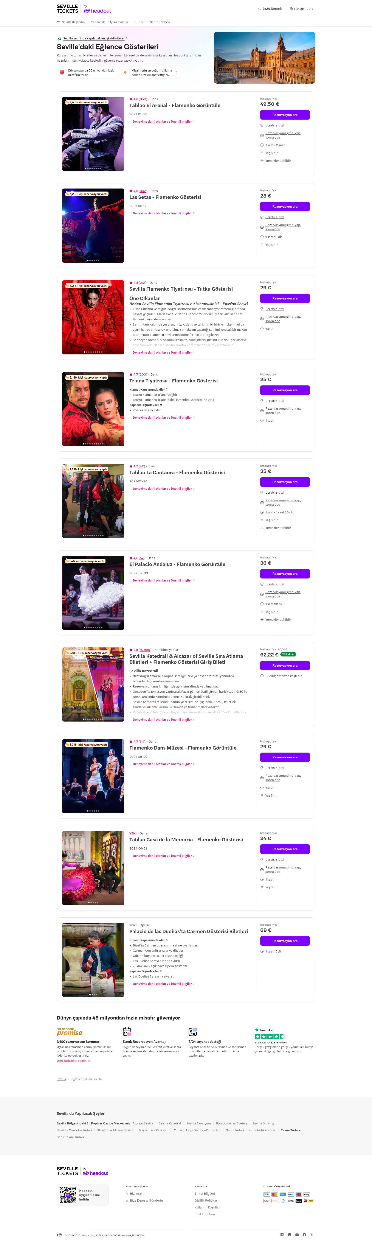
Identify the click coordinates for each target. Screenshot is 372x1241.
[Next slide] (118, 134)
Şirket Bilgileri (205, 1193)
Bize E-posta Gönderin (146, 1200)
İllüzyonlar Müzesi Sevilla (115, 1130)
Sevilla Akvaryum (198, 1123)
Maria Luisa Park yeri (154, 1130)
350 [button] (143, 99)
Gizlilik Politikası (207, 1200)
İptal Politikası (205, 1214)
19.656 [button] (145, 649)
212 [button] (142, 282)
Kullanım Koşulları (208, 1207)
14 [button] (141, 558)
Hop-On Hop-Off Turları (203, 1130)
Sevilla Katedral (170, 1123)
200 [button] (143, 374)
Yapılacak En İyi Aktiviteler (110, 22)
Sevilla (61, 1078)
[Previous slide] (67, 134)
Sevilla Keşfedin (73, 22)
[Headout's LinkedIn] (282, 1234)
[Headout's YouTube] (297, 1234)
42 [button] (142, 466)
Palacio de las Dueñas (231, 1123)
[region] (93, 134)
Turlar (139, 22)
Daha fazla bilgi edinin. (72, 1060)
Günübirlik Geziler (262, 1130)
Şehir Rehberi (160, 22)
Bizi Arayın (137, 1193)
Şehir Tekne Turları (70, 1137)
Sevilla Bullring (263, 1123)
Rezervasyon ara (285, 114)
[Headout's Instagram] (289, 1234)
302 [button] (143, 191)
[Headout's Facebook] (304, 1234)
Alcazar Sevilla (143, 1123)
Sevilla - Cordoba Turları (74, 1130)
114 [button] (142, 741)
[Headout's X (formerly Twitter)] (312, 1234)
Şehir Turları (235, 1130)
